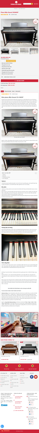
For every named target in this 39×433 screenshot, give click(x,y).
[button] (36, 4)
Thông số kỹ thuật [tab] (8, 91)
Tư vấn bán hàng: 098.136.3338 (18, 397)
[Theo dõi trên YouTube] (36, 377)
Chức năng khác (5, 178)
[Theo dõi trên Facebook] (32, 377)
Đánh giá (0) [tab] (18, 91)
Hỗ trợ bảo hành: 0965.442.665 (18, 407)
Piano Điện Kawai (22, 8)
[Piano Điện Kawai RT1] (29, 348)
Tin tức (22, 375)
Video (22, 381)
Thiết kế (4, 174)
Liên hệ (22, 383)
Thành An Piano (5, 293)
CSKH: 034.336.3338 (19, 410)
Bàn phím (4, 175)
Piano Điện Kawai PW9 (5, 356)
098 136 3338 (11, 83)
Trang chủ (15, 8)
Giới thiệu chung (5, 375)
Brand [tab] (13, 91)
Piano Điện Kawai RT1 (24, 356)
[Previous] (3, 33)
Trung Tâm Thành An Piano (10, 302)
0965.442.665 (11, 85)
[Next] (36, 33)
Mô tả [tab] (2, 91)
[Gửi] (32, 4)
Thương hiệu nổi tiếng (6, 177)
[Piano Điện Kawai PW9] (10, 348)
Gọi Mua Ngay (20, 80)
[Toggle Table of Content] (35, 173)
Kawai (2, 87)
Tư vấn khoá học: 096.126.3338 (18, 402)
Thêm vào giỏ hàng (11, 60)
